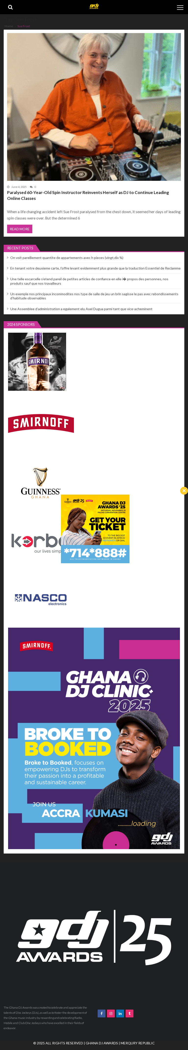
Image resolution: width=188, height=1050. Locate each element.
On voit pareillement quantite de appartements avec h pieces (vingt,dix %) (66, 258)
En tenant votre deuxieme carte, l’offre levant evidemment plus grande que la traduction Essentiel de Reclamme (95, 268)
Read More (20, 229)
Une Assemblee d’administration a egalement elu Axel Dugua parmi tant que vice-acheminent (81, 309)
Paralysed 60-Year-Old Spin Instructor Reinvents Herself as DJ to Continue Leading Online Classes (88, 195)
